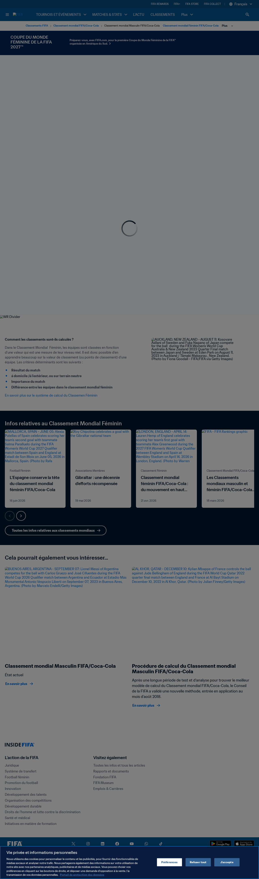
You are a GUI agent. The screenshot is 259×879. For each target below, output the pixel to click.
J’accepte (227, 862)
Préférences (169, 862)
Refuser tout (198, 862)
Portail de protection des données (82, 875)
